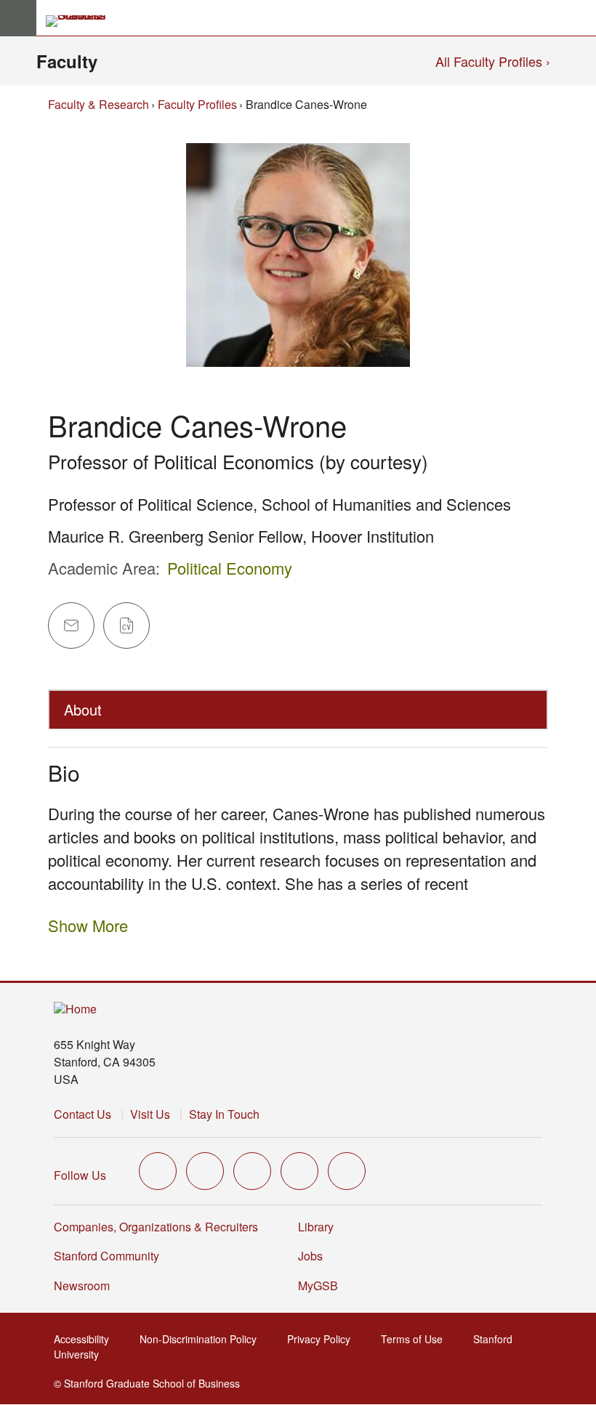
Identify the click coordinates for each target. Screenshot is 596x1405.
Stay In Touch (224, 1114)
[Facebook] (205, 1171)
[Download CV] (126, 625)
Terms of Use (413, 1339)
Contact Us (82, 1114)
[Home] (75, 1009)
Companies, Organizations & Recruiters (156, 1226)
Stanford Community (106, 1255)
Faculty (66, 61)
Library (316, 1226)
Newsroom (82, 1285)
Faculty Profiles (197, 104)
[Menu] (18, 18)
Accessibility (83, 1339)
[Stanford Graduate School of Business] (82, 21)
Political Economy (229, 567)
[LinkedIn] (347, 1171)
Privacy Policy (320, 1339)
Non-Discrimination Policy (199, 1339)
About (83, 709)
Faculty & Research (98, 104)
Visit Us (150, 1114)
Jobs (310, 1255)
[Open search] (579, 18)
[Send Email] (71, 625)
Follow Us (80, 1175)
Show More (88, 925)
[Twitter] (158, 1171)
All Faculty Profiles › (492, 61)
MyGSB (319, 1285)
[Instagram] (252, 1171)
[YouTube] (299, 1171)
